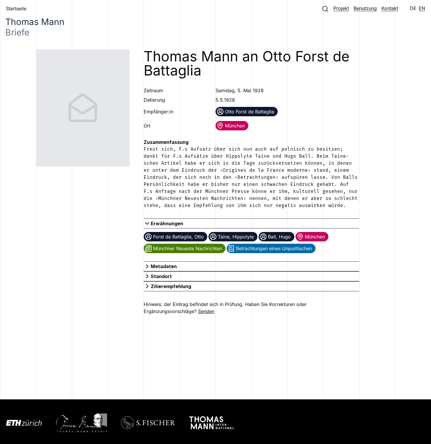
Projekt (341, 8)
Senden (206, 311)
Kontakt (389, 8)
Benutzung (365, 8)
